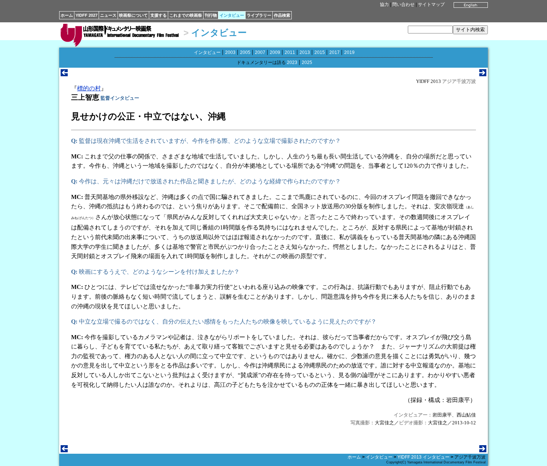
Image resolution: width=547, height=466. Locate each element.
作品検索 (282, 15)
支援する (158, 15)
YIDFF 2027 (86, 15)
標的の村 (89, 88)
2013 (305, 52)
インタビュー (232, 15)
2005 (245, 52)
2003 (230, 52)
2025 (307, 62)
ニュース (108, 15)
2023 (292, 62)
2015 (319, 52)
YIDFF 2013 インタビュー (423, 457)
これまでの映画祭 (185, 15)
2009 (275, 52)
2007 (260, 52)
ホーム (67, 15)
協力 (384, 4)
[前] (64, 74)
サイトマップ (431, 4)
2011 (290, 52)
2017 (334, 52)
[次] (482, 74)
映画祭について (133, 15)
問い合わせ (403, 4)
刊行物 (211, 15)
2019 (349, 52)
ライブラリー (259, 15)
